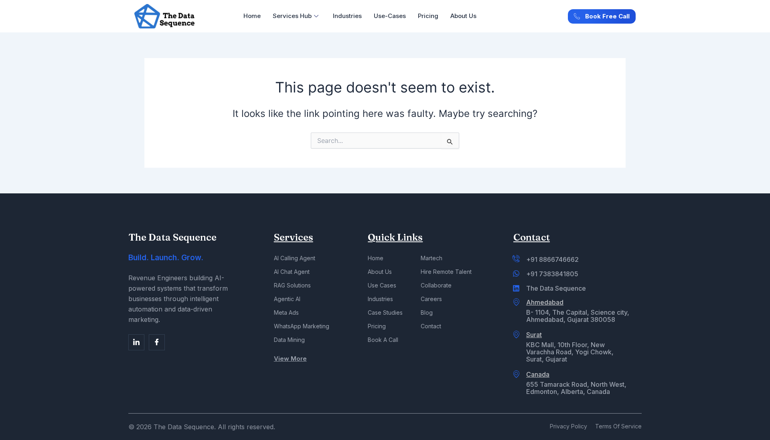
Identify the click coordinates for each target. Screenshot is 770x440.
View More (290, 358)
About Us (463, 16)
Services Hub (292, 16)
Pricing (428, 16)
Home (252, 16)
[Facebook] (136, 342)
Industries (347, 16)
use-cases (390, 16)
